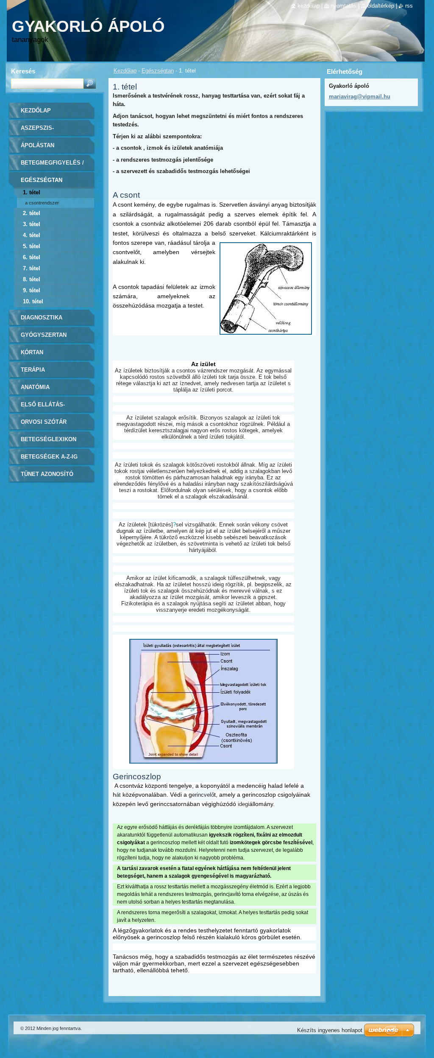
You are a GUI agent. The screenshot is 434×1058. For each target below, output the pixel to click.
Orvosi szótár (44, 422)
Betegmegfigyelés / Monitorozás (52, 166)
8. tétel (31, 279)
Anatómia (35, 387)
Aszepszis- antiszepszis (41, 131)
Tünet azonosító (47, 474)
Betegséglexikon (48, 439)
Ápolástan (37, 145)
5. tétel (31, 246)
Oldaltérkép (380, 6)
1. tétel (31, 192)
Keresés (23, 71)
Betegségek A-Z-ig (49, 456)
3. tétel (31, 224)
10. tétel (33, 301)
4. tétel (31, 235)
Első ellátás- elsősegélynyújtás (52, 407)
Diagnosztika (41, 317)
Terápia (33, 370)
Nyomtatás (343, 6)
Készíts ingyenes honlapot (329, 1030)
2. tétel (31, 213)
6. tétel (31, 257)
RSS (409, 6)
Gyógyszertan (44, 335)
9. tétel (31, 290)
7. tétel (31, 268)
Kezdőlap (125, 70)
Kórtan (32, 352)
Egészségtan (158, 70)
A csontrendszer (42, 202)
